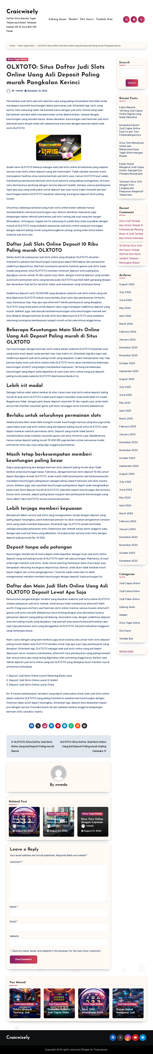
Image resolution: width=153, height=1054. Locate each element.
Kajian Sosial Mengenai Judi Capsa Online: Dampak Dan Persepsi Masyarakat (131, 168)
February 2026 (127, 331)
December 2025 (128, 347)
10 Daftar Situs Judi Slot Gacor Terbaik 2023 (130, 250)
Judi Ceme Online (129, 591)
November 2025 (128, 355)
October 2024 (127, 458)
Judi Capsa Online (129, 583)
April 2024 (125, 505)
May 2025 (124, 402)
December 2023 (128, 537)
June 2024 (125, 489)
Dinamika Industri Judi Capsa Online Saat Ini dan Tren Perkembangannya (130, 130)
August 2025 (126, 379)
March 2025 (126, 418)
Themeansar (100, 1049)
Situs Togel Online (17, 59)
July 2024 (125, 481)
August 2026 (126, 284)
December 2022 (128, 560)
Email (13, 921)
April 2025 (125, 410)
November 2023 (128, 545)
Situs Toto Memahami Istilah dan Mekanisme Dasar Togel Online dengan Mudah (131, 149)
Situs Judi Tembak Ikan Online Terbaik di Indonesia (131, 225)
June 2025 (125, 395)
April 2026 (125, 316)
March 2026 (126, 323)
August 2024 (126, 474)
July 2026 (125, 292)
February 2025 (127, 426)
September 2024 (129, 466)
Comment (16, 862)
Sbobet (73, 19)
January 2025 (127, 434)
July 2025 (125, 387)
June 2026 (125, 300)
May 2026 (125, 308)
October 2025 (127, 363)
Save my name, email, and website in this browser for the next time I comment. (56, 951)
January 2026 (127, 339)
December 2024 (128, 442)
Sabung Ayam (57, 19)
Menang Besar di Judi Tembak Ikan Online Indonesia (131, 234)
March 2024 (126, 513)
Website (14, 936)
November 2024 (128, 450)
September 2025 (128, 371)
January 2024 (127, 529)
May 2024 (125, 497)
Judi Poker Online (129, 599)
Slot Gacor (87, 19)
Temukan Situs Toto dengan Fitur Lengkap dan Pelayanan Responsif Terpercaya (131, 188)
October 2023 (127, 553)
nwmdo (19, 90)
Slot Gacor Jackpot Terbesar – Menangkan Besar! (130, 258)
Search (124, 62)
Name (14, 906)
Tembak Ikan (104, 19)
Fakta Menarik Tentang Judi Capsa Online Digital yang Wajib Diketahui (130, 112)
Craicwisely (22, 12)
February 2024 (127, 521)
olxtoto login (126, 651)
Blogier (86, 1049)
